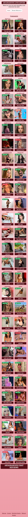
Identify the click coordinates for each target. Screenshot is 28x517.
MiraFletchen (7, 227)
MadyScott (20, 182)
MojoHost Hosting (16, 513)
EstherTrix (7, 93)
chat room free (7, 388)
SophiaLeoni (20, 271)
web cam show (8, 75)
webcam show (20, 150)
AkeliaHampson (8, 405)
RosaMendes (20, 420)
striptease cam (20, 179)
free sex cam (7, 298)
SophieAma (7, 361)
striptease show (7, 61)
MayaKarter (20, 242)
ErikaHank (7, 197)
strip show (7, 120)
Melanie (8, 138)
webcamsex (20, 135)
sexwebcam (8, 417)
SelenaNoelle (7, 242)
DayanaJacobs (7, 331)
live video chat (20, 239)
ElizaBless (7, 182)
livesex (7, 165)
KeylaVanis (20, 227)
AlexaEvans (8, 256)
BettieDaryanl (7, 108)
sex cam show (20, 432)
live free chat (20, 105)
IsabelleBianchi (8, 435)
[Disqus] (14, 489)
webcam (7, 254)
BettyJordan (20, 435)
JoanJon (20, 197)
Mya (20, 48)
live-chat (7, 239)
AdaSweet (20, 375)
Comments (14, 16)
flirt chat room (20, 90)
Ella (8, 34)
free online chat (7, 105)
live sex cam (7, 31)
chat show (7, 194)
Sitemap (4, 513)
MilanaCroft (20, 152)
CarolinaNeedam (7, 152)
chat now (20, 254)
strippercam (7, 209)
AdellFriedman (7, 123)
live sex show (20, 209)
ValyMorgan (20, 63)
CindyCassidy (20, 301)
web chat (20, 298)
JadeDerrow (8, 346)
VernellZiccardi (20, 93)
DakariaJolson (20, 390)
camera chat (7, 135)
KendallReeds (7, 450)
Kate (7, 212)
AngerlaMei (7, 286)
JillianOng (7, 390)
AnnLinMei (20, 212)
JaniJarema (7, 167)
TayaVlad (20, 316)
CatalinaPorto (20, 346)
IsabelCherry (20, 108)
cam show (20, 358)
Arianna (8, 420)
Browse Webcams (16, 10)
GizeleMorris (20, 256)
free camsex (20, 328)
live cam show (20, 75)
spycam (20, 447)
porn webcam (7, 90)
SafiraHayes (20, 167)
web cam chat (7, 358)
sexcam (8, 432)
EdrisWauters (7, 63)
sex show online (20, 462)
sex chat (20, 46)
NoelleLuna (20, 19)
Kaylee (20, 286)
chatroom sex (7, 224)
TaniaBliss (7, 48)
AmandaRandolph (20, 123)
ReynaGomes (20, 361)
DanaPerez (7, 316)
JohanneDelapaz (7, 271)
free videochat (7, 343)
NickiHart (20, 331)
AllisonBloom (20, 34)
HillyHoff (7, 375)
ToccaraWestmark (7, 78)
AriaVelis (20, 78)
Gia (20, 138)
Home (8, 10)
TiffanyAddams (20, 405)
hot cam (7, 284)
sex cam (7, 179)
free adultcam (7, 150)
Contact (9, 513)
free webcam (7, 447)
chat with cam (20, 269)
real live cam (7, 373)
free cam (20, 31)
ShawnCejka (7, 301)
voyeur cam (20, 373)
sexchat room (20, 165)
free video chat (8, 402)
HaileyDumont (20, 450)
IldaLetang (7, 19)
